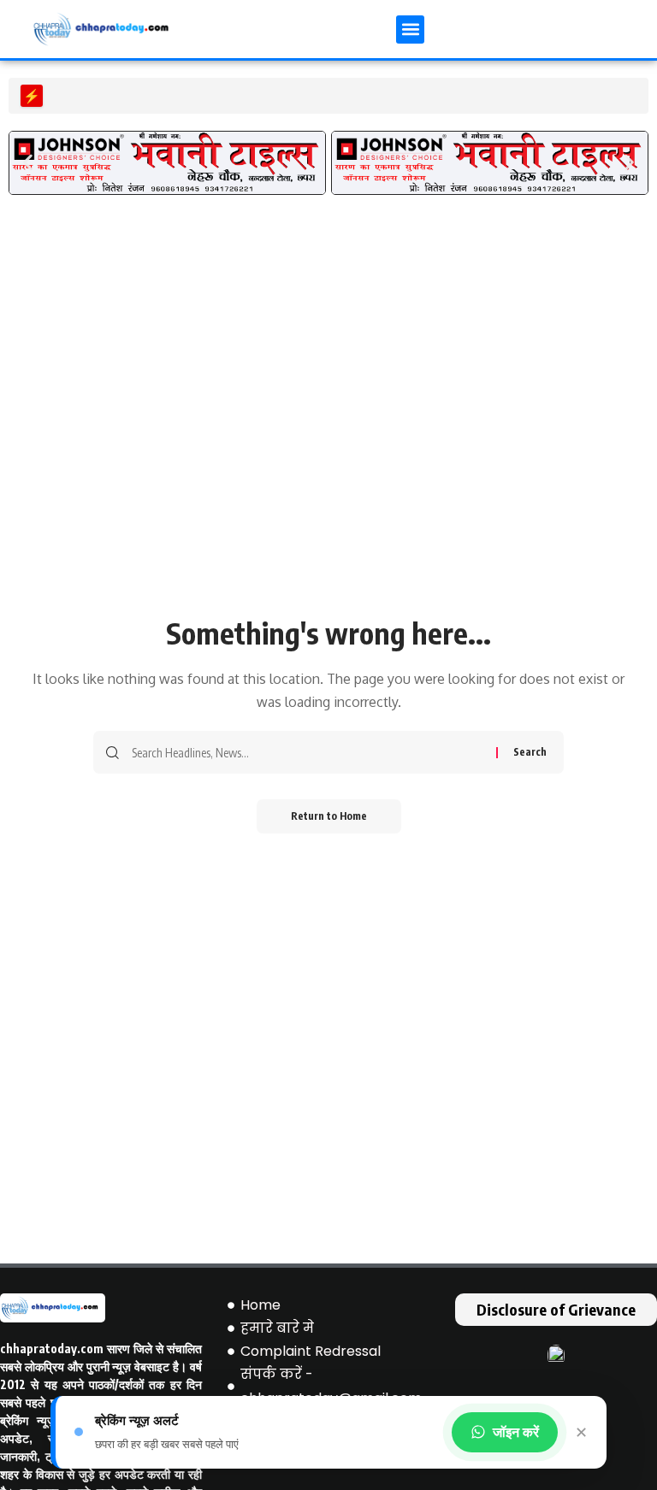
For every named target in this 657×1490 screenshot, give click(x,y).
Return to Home (329, 816)
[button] (410, 29)
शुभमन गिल (81, 96)
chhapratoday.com (52, 1348)
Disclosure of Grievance (556, 1309)
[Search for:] (307, 752)
